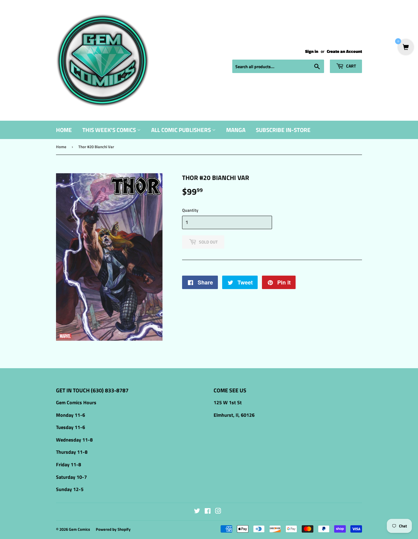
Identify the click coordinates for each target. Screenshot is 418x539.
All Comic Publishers (181, 129)
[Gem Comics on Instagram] (218, 511)
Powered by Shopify (113, 529)
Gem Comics (79, 529)
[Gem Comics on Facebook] (207, 511)
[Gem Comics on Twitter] (197, 511)
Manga (235, 129)
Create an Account (344, 51)
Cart (350, 66)
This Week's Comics (109, 129)
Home (64, 129)
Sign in (311, 51)
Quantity (190, 210)
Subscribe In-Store (283, 129)
